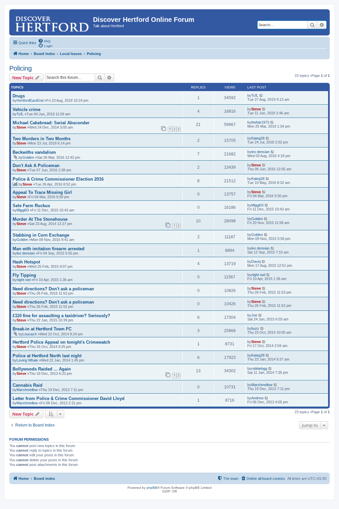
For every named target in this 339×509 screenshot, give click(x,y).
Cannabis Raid (27, 385)
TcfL (254, 95)
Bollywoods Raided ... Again (42, 369)
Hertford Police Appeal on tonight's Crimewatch (61, 342)
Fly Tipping (24, 275)
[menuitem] (44, 40)
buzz (255, 328)
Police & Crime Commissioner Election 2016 (58, 179)
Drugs (19, 95)
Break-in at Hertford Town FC (42, 328)
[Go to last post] (261, 95)
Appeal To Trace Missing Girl (42, 192)
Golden (28, 157)
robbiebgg (259, 368)
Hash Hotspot (26, 261)
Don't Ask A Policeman (36, 165)
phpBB (152, 487)
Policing (20, 68)
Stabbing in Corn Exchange (41, 235)
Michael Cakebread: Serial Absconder (51, 122)
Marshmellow (27, 390)
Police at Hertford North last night (47, 355)
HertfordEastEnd (30, 100)
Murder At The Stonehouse (40, 219)
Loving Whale (27, 360)
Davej (256, 261)
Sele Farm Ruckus (31, 205)
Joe (254, 315)
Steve (256, 109)
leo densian (260, 152)
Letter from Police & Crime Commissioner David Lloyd (68, 398)
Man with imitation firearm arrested (48, 248)
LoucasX (30, 334)
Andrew (257, 398)
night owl (23, 280)
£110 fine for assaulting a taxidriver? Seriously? (61, 315)
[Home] (52, 21)
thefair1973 (260, 122)
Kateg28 (258, 138)
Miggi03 (23, 210)
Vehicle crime (26, 109)
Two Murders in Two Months (42, 138)
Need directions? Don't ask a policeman (53, 288)
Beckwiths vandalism (34, 152)
